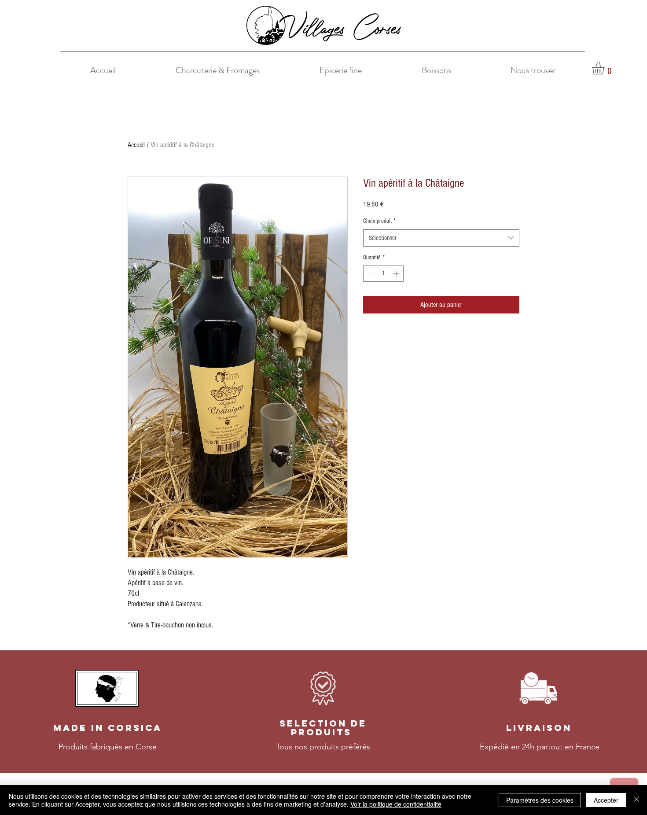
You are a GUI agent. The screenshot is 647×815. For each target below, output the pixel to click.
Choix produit (379, 221)
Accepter (606, 800)
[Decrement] (369, 273)
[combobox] (441, 238)
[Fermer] (636, 800)
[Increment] (396, 273)
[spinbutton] (383, 273)
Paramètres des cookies (539, 800)
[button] (605, 68)
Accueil (136, 145)
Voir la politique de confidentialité (395, 804)
